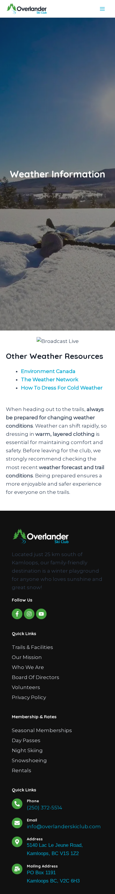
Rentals (21, 770)
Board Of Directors (35, 677)
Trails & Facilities (32, 647)
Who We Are (28, 667)
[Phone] (17, 803)
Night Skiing (27, 750)
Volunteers (26, 687)
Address (35, 839)
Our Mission (27, 657)
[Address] (17, 842)
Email (32, 820)
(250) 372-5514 (44, 808)
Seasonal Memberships (42, 730)
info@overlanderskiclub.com (64, 826)
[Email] (17, 823)
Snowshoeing (29, 760)
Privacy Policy (29, 697)
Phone (33, 800)
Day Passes (26, 740)
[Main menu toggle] (102, 9)
